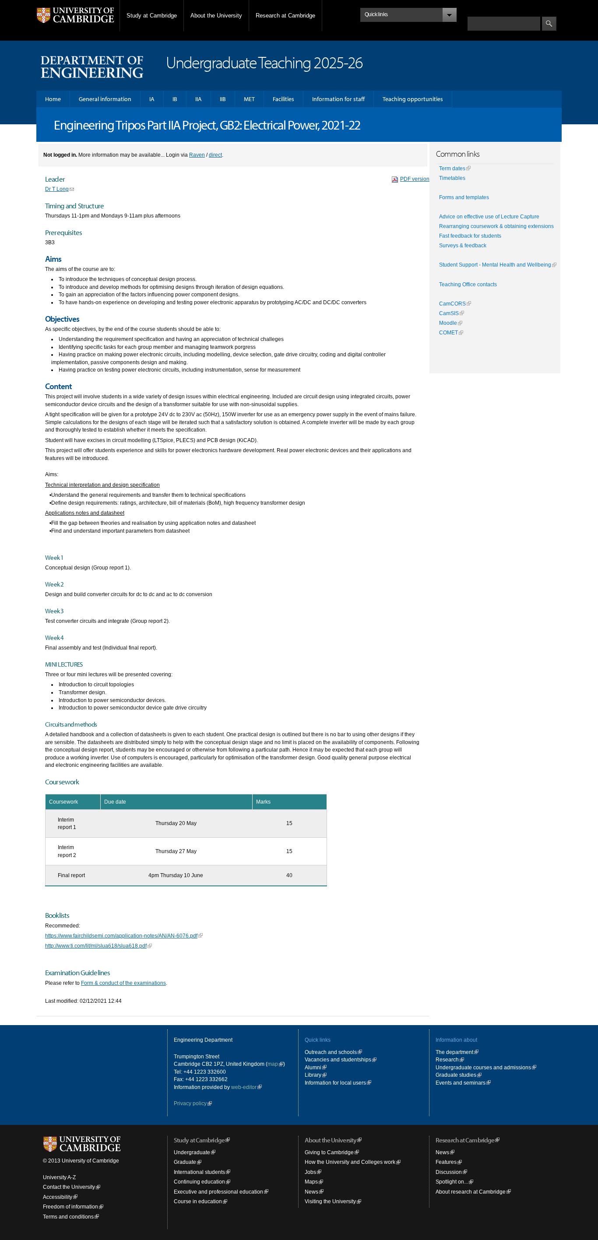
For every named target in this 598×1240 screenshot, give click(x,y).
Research (447, 1059)
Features (446, 1162)
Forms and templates (464, 197)
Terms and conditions (68, 1216)
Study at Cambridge (152, 15)
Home (53, 99)
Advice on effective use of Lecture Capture (489, 217)
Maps (311, 1181)
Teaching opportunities (413, 99)
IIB (223, 99)
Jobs (310, 1172)
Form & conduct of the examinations (123, 983)
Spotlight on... (452, 1181)
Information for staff (338, 99)
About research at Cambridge (471, 1191)
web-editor (244, 1087)
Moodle (448, 323)
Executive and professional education (218, 1191)
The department (454, 1052)
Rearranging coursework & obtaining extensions (496, 226)
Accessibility (57, 1197)
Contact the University (69, 1187)
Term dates (452, 168)
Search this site (486, 12)
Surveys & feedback (462, 245)
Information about (456, 1040)
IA (152, 99)
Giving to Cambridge (329, 1152)
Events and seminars (460, 1082)
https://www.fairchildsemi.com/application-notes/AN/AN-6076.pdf (121, 935)
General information (105, 99)
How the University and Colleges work (350, 1162)
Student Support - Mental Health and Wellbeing (495, 265)
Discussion (449, 1172)
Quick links (318, 1040)
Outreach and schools (331, 1052)
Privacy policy (190, 1103)
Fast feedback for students (470, 236)
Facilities (283, 99)
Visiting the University (330, 1201)
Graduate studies (456, 1075)
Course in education (198, 1201)
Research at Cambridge (285, 15)
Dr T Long (57, 189)
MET (249, 99)
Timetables (452, 178)
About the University (216, 15)
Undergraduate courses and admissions (483, 1067)
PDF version (414, 179)
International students (199, 1172)
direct (215, 155)
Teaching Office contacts (468, 284)
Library (313, 1075)
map (272, 1064)
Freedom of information (70, 1206)
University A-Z (59, 1177)
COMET (448, 333)
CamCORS (452, 304)
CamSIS (449, 313)
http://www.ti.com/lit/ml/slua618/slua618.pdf (96, 945)
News (311, 1191)
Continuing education (199, 1181)
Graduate (185, 1162)
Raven (197, 155)
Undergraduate (192, 1152)
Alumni (313, 1067)
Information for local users (335, 1082)
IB (174, 99)
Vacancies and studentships (338, 1059)
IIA (198, 99)
